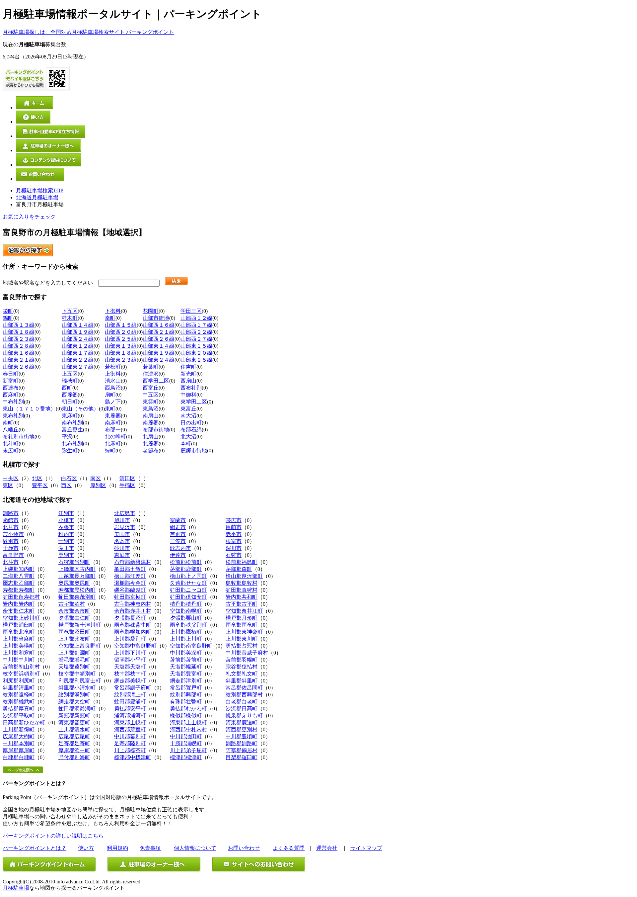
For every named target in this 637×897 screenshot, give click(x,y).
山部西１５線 (121, 325)
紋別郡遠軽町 (19, 694)
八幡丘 (11, 429)
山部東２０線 (196, 353)
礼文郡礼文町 (241, 673)
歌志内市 (180, 548)
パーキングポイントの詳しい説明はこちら (53, 836)
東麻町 (70, 415)
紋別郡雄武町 (19, 701)
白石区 (69, 478)
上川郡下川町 (130, 653)
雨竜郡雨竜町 (241, 625)
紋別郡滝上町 (130, 694)
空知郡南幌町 (186, 611)
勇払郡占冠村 (241, 646)
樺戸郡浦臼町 (19, 625)
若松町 (113, 367)
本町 (185, 443)
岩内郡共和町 (241, 597)
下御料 (113, 311)
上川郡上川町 (186, 639)
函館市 (11, 520)
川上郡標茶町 (130, 750)
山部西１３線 (19, 325)
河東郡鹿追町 (241, 722)
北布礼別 (72, 443)
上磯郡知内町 (19, 569)
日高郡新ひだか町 (24, 722)
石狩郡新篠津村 (132, 562)
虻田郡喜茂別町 (77, 597)
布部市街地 (156, 429)
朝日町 (70, 401)
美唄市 (122, 534)
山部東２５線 (196, 360)
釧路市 (11, 513)
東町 (110, 408)
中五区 (151, 395)
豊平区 (40, 485)
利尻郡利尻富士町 (79, 680)
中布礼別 (13, 401)
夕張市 (66, 527)
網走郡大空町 (74, 701)
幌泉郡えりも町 (244, 715)
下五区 (70, 311)
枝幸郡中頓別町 (77, 673)
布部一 (113, 429)
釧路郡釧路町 (241, 743)
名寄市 (122, 541)
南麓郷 (151, 422)
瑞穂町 (70, 381)
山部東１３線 (121, 346)
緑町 (110, 450)
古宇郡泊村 (71, 604)
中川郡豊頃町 (241, 736)
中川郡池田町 (186, 736)
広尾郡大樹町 (19, 736)
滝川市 (66, 548)
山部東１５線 (196, 346)
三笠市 (178, 541)
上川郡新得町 (19, 729)
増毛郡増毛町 (74, 660)
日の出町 (191, 422)
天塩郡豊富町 (186, 673)
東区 (8, 485)
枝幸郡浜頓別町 (21, 673)
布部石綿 (191, 429)
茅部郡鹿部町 (186, 569)
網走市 (178, 527)
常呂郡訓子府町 (132, 687)
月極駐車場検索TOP (39, 190)
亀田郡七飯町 (130, 569)
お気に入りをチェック (29, 217)
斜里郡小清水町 (77, 687)
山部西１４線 (78, 325)
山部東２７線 (78, 367)
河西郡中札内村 (188, 729)
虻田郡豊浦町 (130, 701)
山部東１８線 (121, 353)
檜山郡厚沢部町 (244, 576)
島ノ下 (113, 401)
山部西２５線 (121, 339)
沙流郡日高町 (241, 708)
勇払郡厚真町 (19, 708)
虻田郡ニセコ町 (188, 590)
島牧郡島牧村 (241, 583)
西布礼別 (191, 388)
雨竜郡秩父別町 (188, 625)
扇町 (110, 395)
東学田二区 (193, 401)
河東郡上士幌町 (188, 722)
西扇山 (188, 381)
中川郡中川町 (19, 660)
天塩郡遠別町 (74, 667)
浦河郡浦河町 (130, 715)
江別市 (66, 513)
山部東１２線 (78, 346)
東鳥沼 (151, 408)
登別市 (66, 555)
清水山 (113, 381)
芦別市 (178, 534)
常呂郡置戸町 (186, 687)
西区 (66, 485)
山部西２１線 (159, 332)
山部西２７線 (196, 339)
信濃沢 (151, 374)
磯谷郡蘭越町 (130, 590)
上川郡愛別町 (130, 639)
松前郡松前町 (186, 562)
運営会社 (326, 848)
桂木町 (70, 318)
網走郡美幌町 (130, 680)
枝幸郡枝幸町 (130, 673)
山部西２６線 (159, 339)
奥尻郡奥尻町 (74, 583)
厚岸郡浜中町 (74, 750)
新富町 (11, 381)
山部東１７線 (78, 353)
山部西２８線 (19, 346)
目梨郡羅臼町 (241, 757)
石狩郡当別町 (74, 562)
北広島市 (124, 513)
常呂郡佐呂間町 (244, 687)
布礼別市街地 (19, 436)
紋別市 (11, 541)
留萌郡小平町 (130, 660)
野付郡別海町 (74, 757)
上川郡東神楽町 (244, 632)
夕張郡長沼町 (130, 618)
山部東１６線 (19, 353)
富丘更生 (72, 429)
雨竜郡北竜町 (19, 632)
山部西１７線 (196, 325)
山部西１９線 (78, 332)
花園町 (151, 311)
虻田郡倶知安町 (188, 597)
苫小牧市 (13, 534)
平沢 (67, 436)
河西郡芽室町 (130, 729)
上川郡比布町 (74, 639)
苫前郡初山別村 (21, 667)
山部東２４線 (159, 360)
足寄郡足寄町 (74, 743)
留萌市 (234, 527)
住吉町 (188, 367)
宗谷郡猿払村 (241, 667)
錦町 (8, 318)
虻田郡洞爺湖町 (77, 708)
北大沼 (188, 436)
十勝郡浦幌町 (186, 743)
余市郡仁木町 (19, 611)
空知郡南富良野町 (191, 646)
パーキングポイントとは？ (34, 848)
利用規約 (117, 848)
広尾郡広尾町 (74, 736)
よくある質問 (289, 848)
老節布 (151, 450)
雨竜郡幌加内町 (132, 632)
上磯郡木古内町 (77, 569)
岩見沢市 (124, 527)
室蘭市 (178, 520)
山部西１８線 (19, 332)
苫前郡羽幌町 (241, 660)
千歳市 (11, 548)
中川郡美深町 (186, 653)
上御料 (113, 374)
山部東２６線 (19, 367)
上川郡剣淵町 (74, 653)
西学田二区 (156, 381)
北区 (37, 478)
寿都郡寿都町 (19, 590)
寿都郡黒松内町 (77, 590)
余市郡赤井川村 (132, 611)
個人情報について (195, 848)
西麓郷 (70, 395)
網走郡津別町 (186, 680)
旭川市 (122, 520)
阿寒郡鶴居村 (241, 750)
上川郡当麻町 (19, 639)
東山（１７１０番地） (29, 408)
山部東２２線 (78, 360)
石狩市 (234, 555)
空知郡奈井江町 (244, 611)
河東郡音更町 (74, 722)
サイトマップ (366, 848)
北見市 (11, 527)
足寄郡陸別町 (130, 743)
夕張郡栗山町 (186, 618)
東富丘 (188, 408)
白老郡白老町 (241, 701)
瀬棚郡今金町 (130, 583)
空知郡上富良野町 (79, 646)
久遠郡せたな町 (188, 583)
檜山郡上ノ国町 (188, 576)
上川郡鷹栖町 (186, 632)
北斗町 (11, 443)
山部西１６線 (159, 325)
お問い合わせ (244, 848)
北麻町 (113, 443)
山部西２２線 (196, 332)
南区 (95, 478)
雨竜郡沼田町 (74, 632)
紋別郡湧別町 (74, 694)
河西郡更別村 (241, 729)
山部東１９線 (159, 353)
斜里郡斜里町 (241, 680)
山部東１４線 (159, 346)
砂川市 (122, 548)
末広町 (11, 450)
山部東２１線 (19, 360)
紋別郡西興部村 (244, 694)
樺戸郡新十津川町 (79, 625)
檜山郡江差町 (130, 576)
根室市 (234, 541)
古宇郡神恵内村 (132, 604)
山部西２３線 (19, 339)
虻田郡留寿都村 (21, 597)
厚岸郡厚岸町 (19, 750)
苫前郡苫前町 (186, 660)
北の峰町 (115, 436)
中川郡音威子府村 (247, 653)
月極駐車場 (16, 888)
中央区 (11, 478)
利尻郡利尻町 (19, 680)
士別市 (66, 541)
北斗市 (11, 562)
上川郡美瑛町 (19, 646)
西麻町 (11, 395)
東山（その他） (80, 408)
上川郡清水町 (74, 729)
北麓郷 (151, 443)
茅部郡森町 (239, 569)
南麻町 (113, 422)
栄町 (8, 311)
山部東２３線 (121, 360)
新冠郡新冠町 (74, 715)
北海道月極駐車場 (37, 197)
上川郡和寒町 (19, 653)
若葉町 (151, 367)
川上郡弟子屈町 (188, 750)
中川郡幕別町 (130, 736)
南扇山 (151, 415)
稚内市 (66, 534)
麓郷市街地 (193, 450)
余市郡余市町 (74, 611)
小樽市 (66, 520)
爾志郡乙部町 (19, 583)
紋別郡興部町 (186, 694)
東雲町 (151, 401)
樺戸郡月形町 (241, 618)
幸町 (110, 318)
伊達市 (178, 555)
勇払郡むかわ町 (188, 708)
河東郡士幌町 (130, 722)
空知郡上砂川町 (21, 618)
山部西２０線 (121, 332)
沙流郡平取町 (19, 715)
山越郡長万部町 (77, 576)
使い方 (86, 848)
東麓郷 (113, 415)
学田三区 (191, 311)
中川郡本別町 (19, 743)
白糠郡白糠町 (19, 757)
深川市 (234, 548)
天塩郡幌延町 (186, 667)
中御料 (188, 395)
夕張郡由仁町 (74, 618)
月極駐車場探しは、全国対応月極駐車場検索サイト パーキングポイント (88, 32)
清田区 (127, 478)
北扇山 (151, 436)
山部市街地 (156, 318)
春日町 (11, 374)
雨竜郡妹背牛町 (132, 625)
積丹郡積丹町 (186, 604)
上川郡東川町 (241, 639)
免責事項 (150, 848)
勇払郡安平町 (130, 708)
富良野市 (13, 555)
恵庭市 (122, 555)
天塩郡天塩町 (130, 667)
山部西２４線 (78, 339)
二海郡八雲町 (19, 576)
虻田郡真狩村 (241, 590)
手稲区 (127, 485)
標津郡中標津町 (132, 757)
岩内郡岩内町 (19, 604)
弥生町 (70, 450)
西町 (67, 388)
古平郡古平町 (241, 604)
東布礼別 (13, 415)
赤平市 (234, 534)
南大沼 (188, 415)
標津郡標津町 (186, 757)
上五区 (70, 374)
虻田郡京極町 (130, 597)
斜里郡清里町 (19, 687)
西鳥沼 (113, 388)
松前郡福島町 (241, 562)
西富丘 (151, 388)
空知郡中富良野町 (135, 646)
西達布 (11, 388)
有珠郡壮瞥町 (186, 701)
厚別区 (98, 485)
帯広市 (234, 520)
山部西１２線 (196, 318)
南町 (8, 422)
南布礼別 (72, 422)
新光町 (188, 374)
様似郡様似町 (186, 715)
